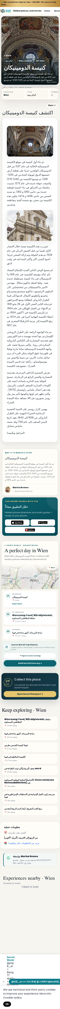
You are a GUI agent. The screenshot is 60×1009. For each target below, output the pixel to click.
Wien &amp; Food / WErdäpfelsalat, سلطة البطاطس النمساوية (32, 617)
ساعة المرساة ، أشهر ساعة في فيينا (27, 632)
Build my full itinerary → (30, 663)
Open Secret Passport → (30, 694)
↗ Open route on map (30, 656)
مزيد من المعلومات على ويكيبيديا (23, 843)
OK (7, 1004)
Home (47, 11)
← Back (7, 55)
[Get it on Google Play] (43, 522)
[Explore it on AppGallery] (30, 530)
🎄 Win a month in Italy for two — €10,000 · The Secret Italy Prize (28, 3)
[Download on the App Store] (17, 522)
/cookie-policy (12, 997)
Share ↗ (52, 105)
